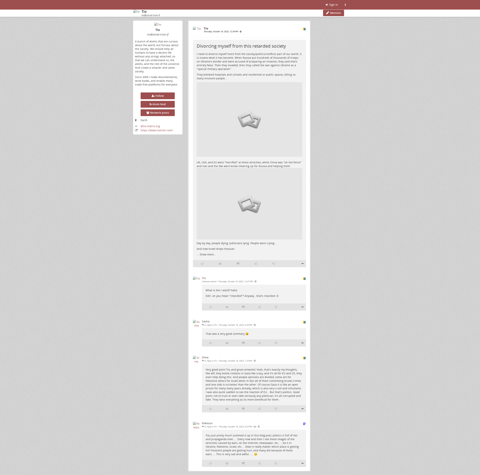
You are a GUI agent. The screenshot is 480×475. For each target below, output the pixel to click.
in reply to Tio (210, 324)
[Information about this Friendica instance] (345, 4)
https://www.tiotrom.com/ (157, 130)
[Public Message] (241, 31)
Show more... (208, 254)
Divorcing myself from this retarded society (241, 46)
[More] (302, 264)
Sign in (333, 4)
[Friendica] (133, 4)
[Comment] (202, 264)
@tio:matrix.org (150, 126)
